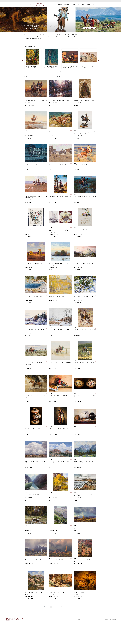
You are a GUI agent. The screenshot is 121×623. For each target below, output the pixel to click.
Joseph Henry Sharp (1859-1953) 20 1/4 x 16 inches (32, 67)
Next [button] (98, 60)
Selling (66, 4)
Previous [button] (23, 60)
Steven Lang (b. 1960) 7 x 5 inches (84, 101)
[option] (33, 59)
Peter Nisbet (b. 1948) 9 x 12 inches (35, 494)
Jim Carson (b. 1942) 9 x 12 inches (59, 101)
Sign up (111, 0)
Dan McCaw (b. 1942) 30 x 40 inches (85, 196)
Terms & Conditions (110, 619)
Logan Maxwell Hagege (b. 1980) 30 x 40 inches (69, 67)
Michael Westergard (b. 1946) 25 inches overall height (84, 133)
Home (52, 4)
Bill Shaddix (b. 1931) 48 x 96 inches (85, 264)
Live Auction (29, 23)
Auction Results (75, 4)
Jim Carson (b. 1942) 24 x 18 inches (60, 196)
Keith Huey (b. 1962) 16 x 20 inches (60, 296)
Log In (117, 0)
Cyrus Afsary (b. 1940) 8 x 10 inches (36, 527)
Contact (89, 4)
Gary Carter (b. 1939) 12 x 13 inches (60, 362)
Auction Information (67, 42)
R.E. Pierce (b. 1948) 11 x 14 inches (84, 165)
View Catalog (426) (88, 28)
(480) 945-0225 (76, 619)
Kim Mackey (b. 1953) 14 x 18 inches (60, 165)
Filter (27, 76)
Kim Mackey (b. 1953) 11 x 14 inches (35, 165)
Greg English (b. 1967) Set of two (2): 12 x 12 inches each (84, 396)
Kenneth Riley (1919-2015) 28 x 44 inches (88, 67)
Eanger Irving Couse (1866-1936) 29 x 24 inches (51, 67)
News (83, 4)
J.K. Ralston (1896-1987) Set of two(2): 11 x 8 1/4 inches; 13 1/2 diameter (58, 230)
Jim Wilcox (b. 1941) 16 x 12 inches (59, 527)
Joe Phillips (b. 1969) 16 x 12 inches (84, 362)
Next (75, 606)
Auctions (58, 4)
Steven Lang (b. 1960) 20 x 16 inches (85, 329)
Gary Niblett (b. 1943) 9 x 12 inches (36, 101)
